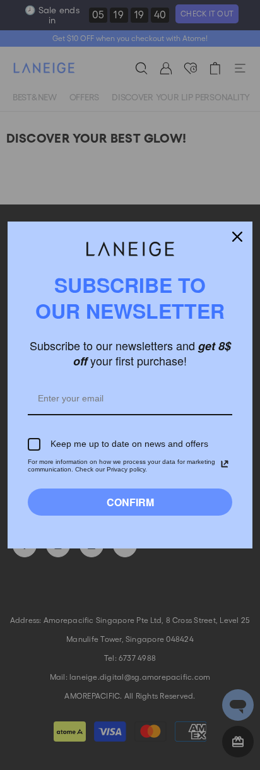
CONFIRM (130, 502)
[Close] (237, 237)
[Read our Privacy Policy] (224, 463)
